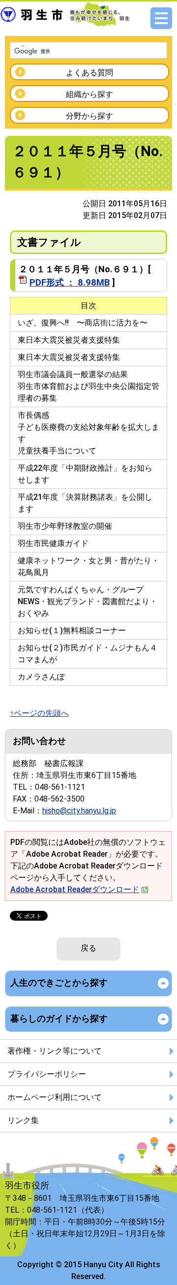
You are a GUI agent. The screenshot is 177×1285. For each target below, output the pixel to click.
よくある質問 (89, 72)
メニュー (161, 18)
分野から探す (89, 116)
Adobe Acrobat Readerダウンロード (74, 889)
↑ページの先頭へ (39, 713)
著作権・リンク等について (54, 1051)
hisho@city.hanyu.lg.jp (79, 810)
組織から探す (89, 94)
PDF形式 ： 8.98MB (70, 282)
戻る (88, 948)
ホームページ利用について (54, 1097)
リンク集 (23, 1120)
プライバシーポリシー (46, 1074)
